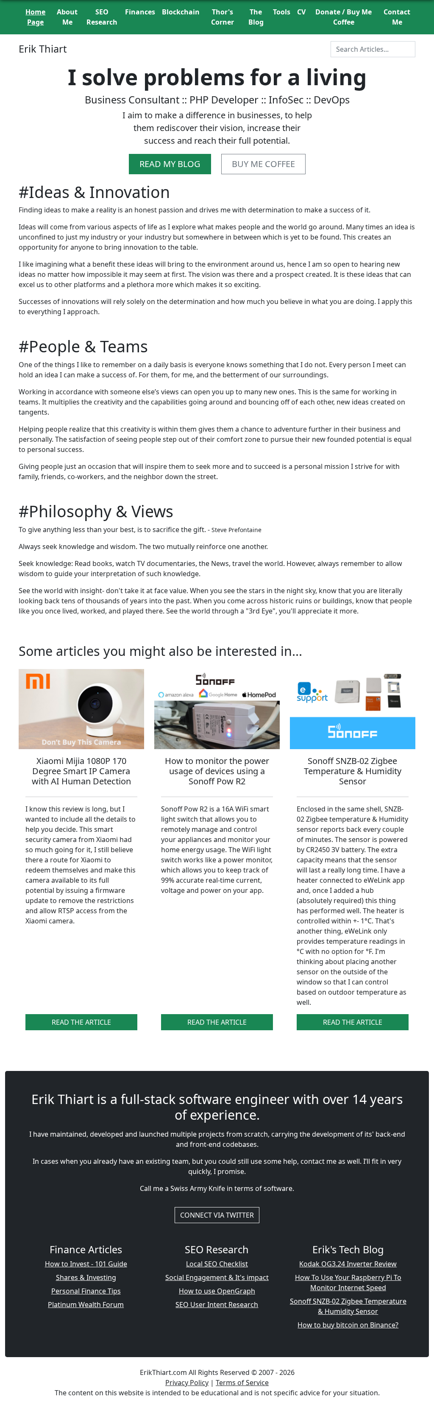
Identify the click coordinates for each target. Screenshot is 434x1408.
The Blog (256, 17)
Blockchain (181, 12)
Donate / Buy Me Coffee (343, 17)
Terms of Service (242, 1382)
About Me (67, 17)
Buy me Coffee (263, 164)
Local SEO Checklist (217, 1264)
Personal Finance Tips (86, 1291)
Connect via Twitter (217, 1215)
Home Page (35, 17)
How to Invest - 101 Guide (86, 1264)
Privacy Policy (187, 1382)
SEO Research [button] (101, 17)
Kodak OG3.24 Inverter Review (348, 1264)
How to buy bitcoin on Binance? (348, 1325)
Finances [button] (140, 12)
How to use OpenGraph (217, 1291)
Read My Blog (169, 164)
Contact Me (397, 17)
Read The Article (81, 1022)
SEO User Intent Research (216, 1304)
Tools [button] (281, 12)
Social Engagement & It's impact (217, 1277)
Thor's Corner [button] (222, 17)
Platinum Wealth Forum (86, 1304)
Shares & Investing (86, 1277)
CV (301, 12)
